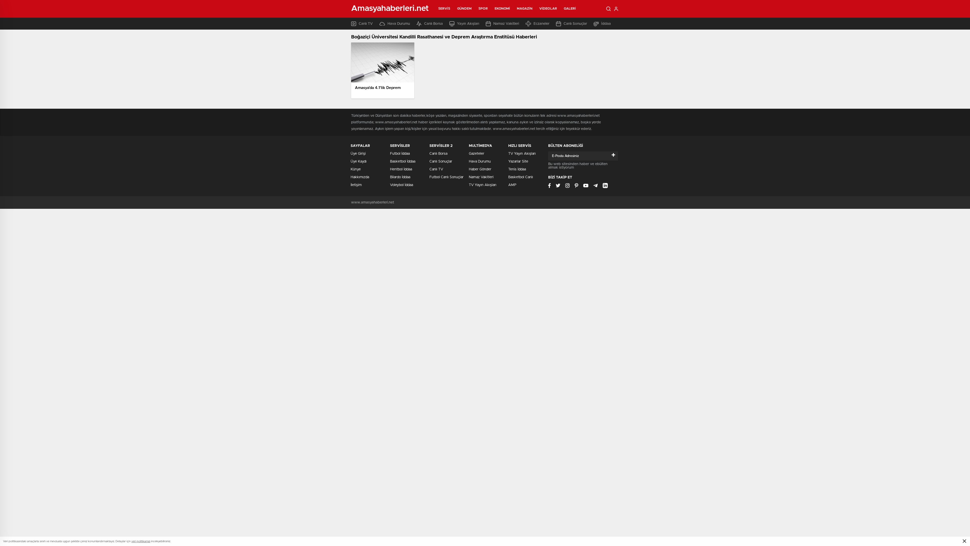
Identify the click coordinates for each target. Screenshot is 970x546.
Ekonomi (502, 8)
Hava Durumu (398, 24)
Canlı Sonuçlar (575, 24)
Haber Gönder (480, 169)
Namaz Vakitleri (506, 24)
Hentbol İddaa (401, 169)
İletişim (356, 185)
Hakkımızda (360, 177)
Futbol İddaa (400, 153)
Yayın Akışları (468, 24)
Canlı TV (366, 24)
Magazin (524, 8)
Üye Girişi (358, 153)
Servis (444, 8)
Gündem (464, 8)
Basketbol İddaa (402, 161)
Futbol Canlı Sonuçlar (446, 177)
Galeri (570, 8)
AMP (512, 185)
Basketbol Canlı (520, 177)
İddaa (606, 24)
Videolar (548, 8)
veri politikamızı (140, 541)
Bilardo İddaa (400, 177)
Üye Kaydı (359, 161)
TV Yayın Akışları (482, 185)
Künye (356, 169)
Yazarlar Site (518, 161)
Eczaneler (541, 24)
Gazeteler (476, 153)
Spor (483, 8)
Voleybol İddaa (401, 185)
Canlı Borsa (433, 24)
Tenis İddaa (517, 169)
